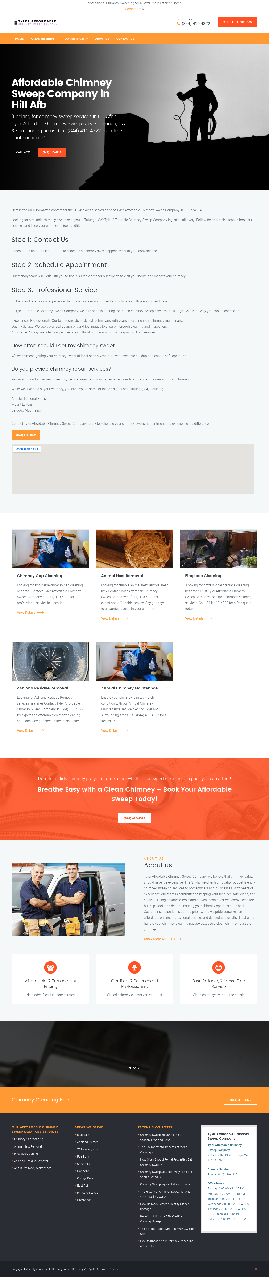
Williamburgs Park (89, 1149)
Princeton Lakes (87, 1193)
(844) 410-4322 (196, 23)
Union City (83, 1164)
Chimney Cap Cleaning (28, 1139)
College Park (85, 1178)
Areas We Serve (42, 39)
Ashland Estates (87, 1142)
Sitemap (115, 1269)
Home (19, 39)
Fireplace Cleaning (26, 1153)
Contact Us (133, 9)
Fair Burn (83, 1156)
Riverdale (83, 1135)
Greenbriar (84, 1200)
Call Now (23, 152)
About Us (102, 39)
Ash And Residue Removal (31, 1161)
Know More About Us (159, 939)
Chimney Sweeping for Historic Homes (165, 1184)
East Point (84, 1185)
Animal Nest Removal (28, 1146)
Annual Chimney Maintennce (32, 1168)
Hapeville (83, 1171)
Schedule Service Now (237, 22)
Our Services (75, 39)
